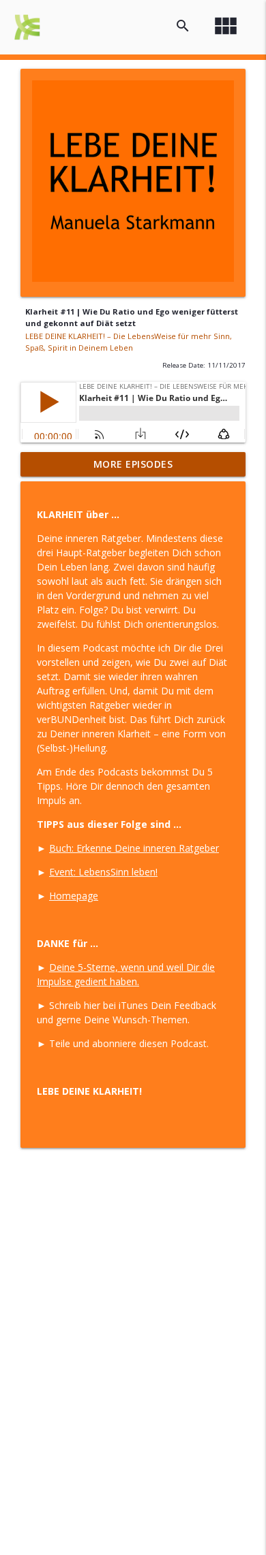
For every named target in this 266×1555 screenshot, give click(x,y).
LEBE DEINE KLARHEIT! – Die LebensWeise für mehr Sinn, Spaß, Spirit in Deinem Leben (128, 342)
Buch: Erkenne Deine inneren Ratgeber (134, 847)
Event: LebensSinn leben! (103, 871)
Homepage (73, 895)
